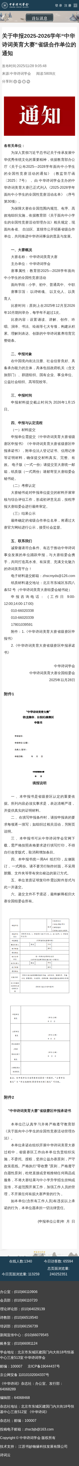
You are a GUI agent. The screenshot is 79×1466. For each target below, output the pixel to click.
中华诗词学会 (20, 73)
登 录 (58, 5)
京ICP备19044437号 (44, 1366)
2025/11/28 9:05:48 (32, 66)
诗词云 (5, 1455)
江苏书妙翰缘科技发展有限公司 (43, 1446)
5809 (48, 73)
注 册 (67, 5)
